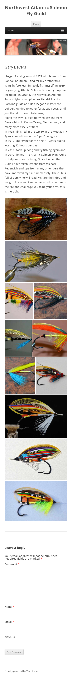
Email (9, 621)
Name (10, 607)
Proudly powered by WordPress (21, 671)
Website (10, 636)
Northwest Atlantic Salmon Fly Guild (36, 11)
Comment (12, 564)
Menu (36, 23)
